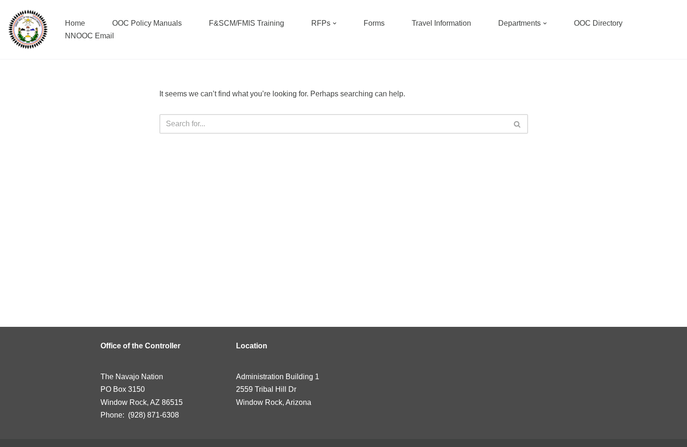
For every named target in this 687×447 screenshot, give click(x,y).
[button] (334, 23)
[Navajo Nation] (28, 29)
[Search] (517, 124)
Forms (374, 23)
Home (75, 23)
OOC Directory (598, 23)
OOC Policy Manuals (147, 23)
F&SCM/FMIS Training (246, 23)
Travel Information (441, 23)
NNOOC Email (89, 36)
